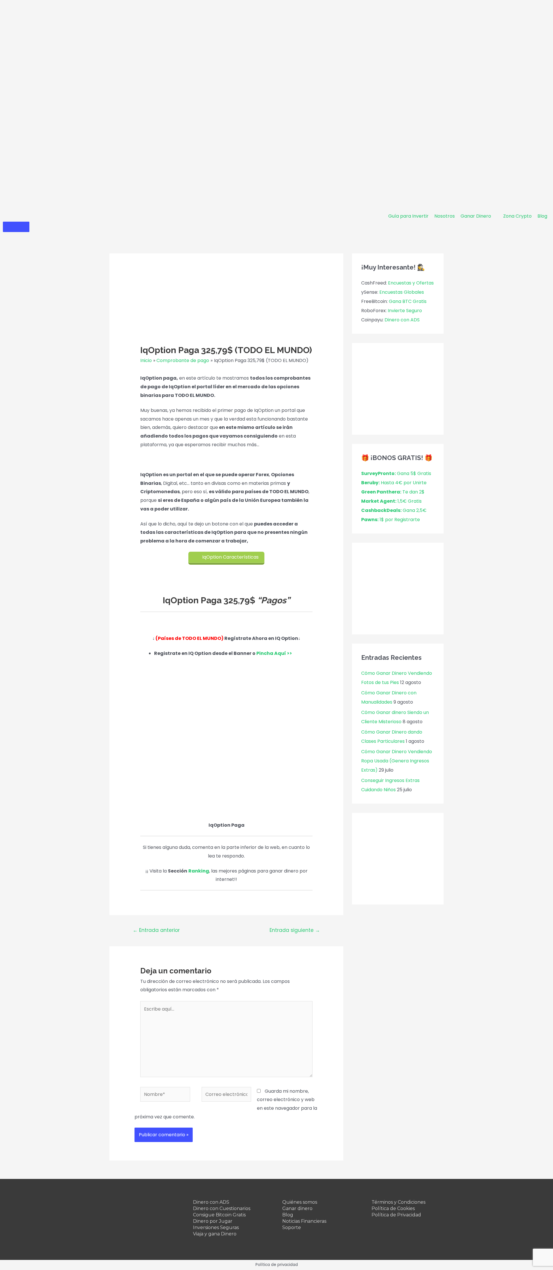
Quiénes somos (299, 1202)
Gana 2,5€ (394, 510)
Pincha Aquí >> (274, 653)
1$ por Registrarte (390, 519)
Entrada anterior (156, 930)
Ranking (198, 871)
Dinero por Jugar (212, 1221)
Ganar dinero (297, 1208)
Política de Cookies (393, 1208)
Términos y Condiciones (398, 1202)
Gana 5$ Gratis (396, 473)
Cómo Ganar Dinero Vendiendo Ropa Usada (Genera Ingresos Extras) (396, 760)
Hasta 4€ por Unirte (394, 482)
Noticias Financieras (304, 1221)
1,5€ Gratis (391, 501)
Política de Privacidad (396, 1215)
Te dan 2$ (393, 492)
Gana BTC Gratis (408, 301)
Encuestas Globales (401, 292)
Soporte (291, 1227)
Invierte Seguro (405, 310)
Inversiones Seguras (216, 1227)
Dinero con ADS (402, 319)
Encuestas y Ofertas (411, 283)
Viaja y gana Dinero (214, 1234)
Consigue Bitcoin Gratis (219, 1215)
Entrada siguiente (295, 930)
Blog (287, 1215)
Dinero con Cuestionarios (221, 1208)
